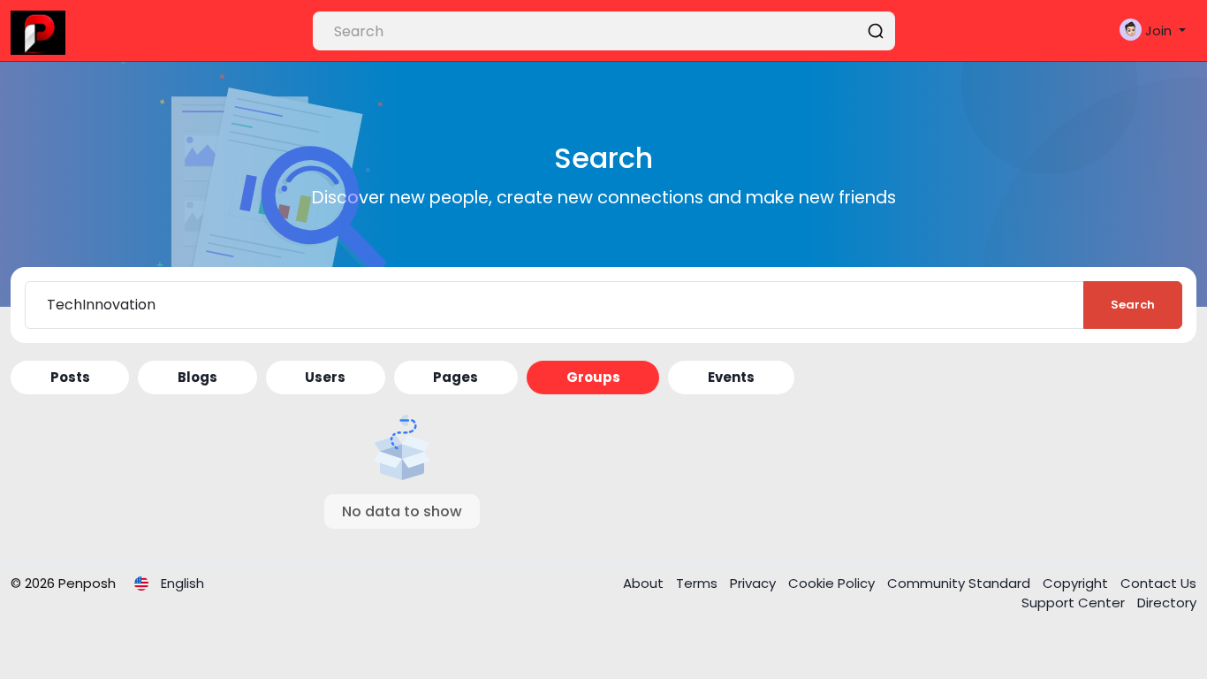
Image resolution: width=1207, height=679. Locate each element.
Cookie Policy (833, 583)
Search (1133, 304)
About (645, 583)
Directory (1166, 602)
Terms (698, 583)
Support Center (1074, 602)
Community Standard (960, 583)
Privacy (754, 583)
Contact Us (1158, 583)
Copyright (1077, 583)
